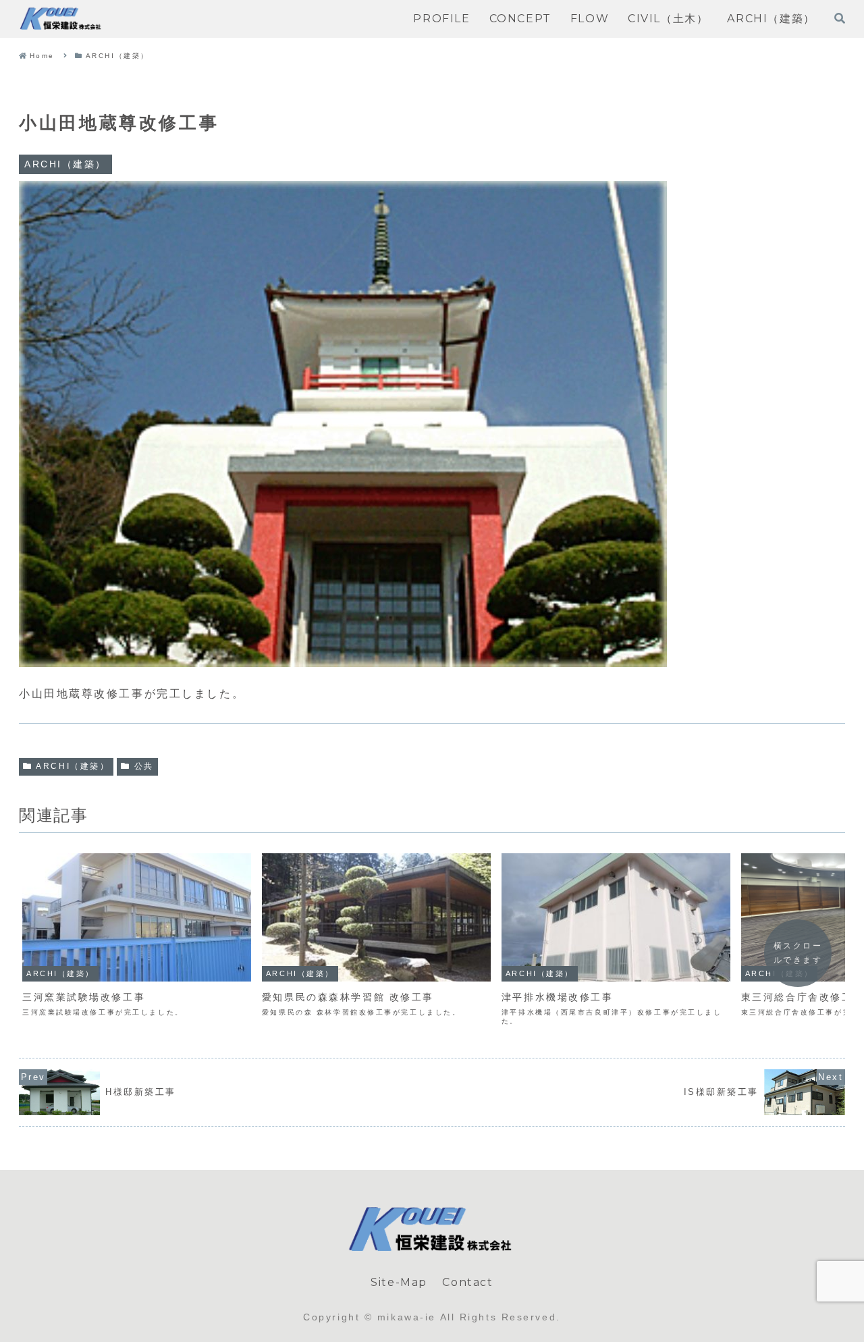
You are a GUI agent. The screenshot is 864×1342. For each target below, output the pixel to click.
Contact (467, 1282)
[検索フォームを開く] (839, 18)
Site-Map (399, 1282)
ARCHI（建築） (72, 766)
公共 (144, 766)
